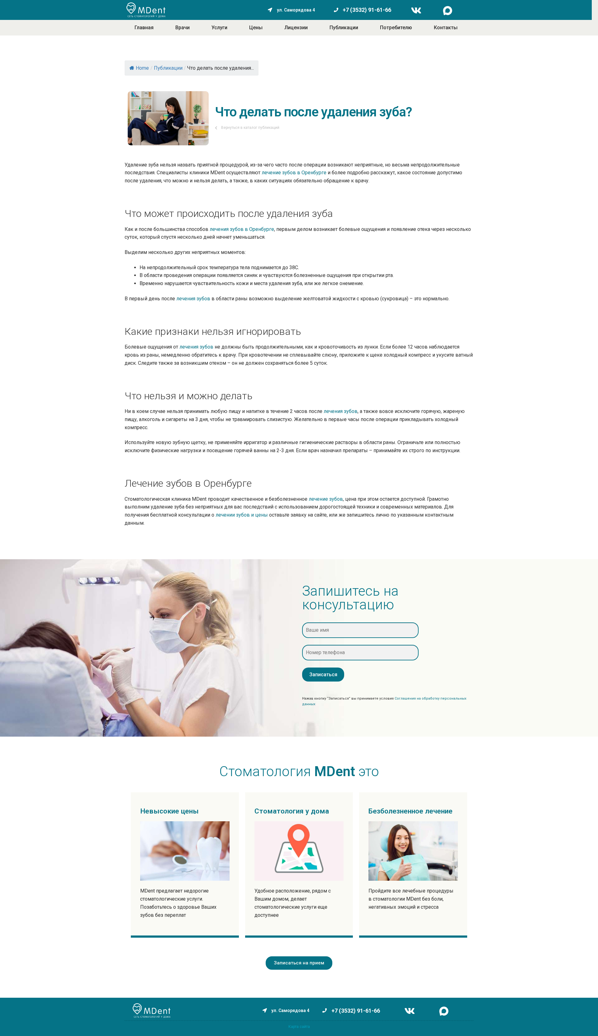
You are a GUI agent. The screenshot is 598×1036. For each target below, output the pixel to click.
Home (142, 68)
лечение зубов (326, 499)
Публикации (344, 27)
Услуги (219, 27)
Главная (144, 27)
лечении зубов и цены (242, 515)
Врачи (182, 27)
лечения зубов (193, 299)
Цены (256, 27)
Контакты (446, 27)
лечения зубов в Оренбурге (242, 229)
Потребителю (396, 27)
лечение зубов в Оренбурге (294, 173)
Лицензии (296, 27)
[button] (299, 963)
